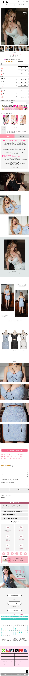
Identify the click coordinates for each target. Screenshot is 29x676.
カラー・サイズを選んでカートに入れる (14, 450)
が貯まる (8, 549)
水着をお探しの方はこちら (22, 616)
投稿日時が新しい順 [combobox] (5, 479)
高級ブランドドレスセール (17, 458)
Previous (1, 27)
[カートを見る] (27, 1)
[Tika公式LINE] (16, 553)
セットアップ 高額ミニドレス (21, 454)
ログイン (14, 603)
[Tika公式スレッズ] (8, 553)
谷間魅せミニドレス (11, 454)
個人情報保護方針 (18, 661)
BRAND (7, 4)
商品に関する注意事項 (14, 489)
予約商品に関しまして (5, 489)
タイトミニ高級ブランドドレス (6, 458)
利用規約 (17, 664)
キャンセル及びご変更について (24, 489)
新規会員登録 (14, 595)
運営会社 (4, 664)
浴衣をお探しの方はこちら (14, 618)
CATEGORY (21, 4)
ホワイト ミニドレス (18, 456)
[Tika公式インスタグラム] (3, 553)
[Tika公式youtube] (25, 553)
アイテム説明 (7, 136)
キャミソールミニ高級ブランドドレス (7, 456)
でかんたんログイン (21, 549)
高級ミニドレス (3, 454)
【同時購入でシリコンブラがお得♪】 (7, 100)
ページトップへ (27, 671)
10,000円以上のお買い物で (8, 531)
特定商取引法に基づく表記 (7, 661)
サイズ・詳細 (21, 136)
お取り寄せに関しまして (14, 491)
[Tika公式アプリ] (14, 559)
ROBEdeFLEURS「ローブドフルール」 (13, 127)
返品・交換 (17, 658)
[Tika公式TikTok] (21, 553)
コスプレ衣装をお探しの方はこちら (8, 616)
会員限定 (8, 540)
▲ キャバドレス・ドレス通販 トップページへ (20, 614)
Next (27, 27)
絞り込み (16, 479)
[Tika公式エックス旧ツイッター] (12, 553)
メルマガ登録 (14, 610)
